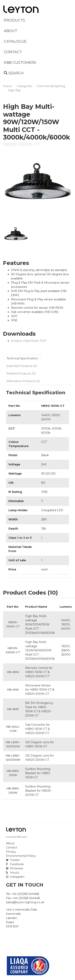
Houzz (14, 872)
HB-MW (13, 689)
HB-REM (13, 672)
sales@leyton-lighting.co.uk (25, 902)
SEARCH (15, 73)
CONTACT (13, 52)
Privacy (11, 851)
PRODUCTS (14, 20)
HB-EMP (13, 709)
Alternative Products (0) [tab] (23, 381)
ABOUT (10, 31)
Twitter (14, 860)
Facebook (16, 864)
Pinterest (16, 868)
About (10, 843)
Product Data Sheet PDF (28, 341)
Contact (11, 847)
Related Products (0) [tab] (21, 373)
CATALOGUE (15, 41)
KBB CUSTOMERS (20, 62)
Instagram (16, 877)
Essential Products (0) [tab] (21, 366)
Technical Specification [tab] (22, 358)
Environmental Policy (21, 856)
